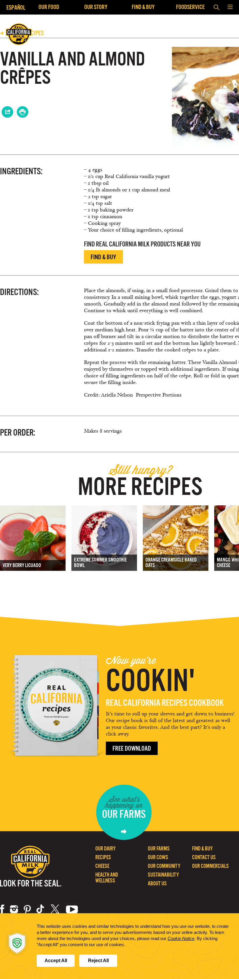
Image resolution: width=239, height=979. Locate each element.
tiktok (40, 909)
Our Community (164, 866)
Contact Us (204, 857)
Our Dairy (105, 848)
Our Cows (158, 857)
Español (15, 7)
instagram (14, 909)
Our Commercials (210, 866)
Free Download (132, 748)
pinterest (27, 909)
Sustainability (163, 875)
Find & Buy (143, 6)
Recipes (103, 857)
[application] (119, 946)
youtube (72, 909)
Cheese (102, 866)
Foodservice (190, 6)
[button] (230, 7)
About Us (157, 883)
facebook (2, 909)
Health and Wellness (106, 878)
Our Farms (159, 848)
